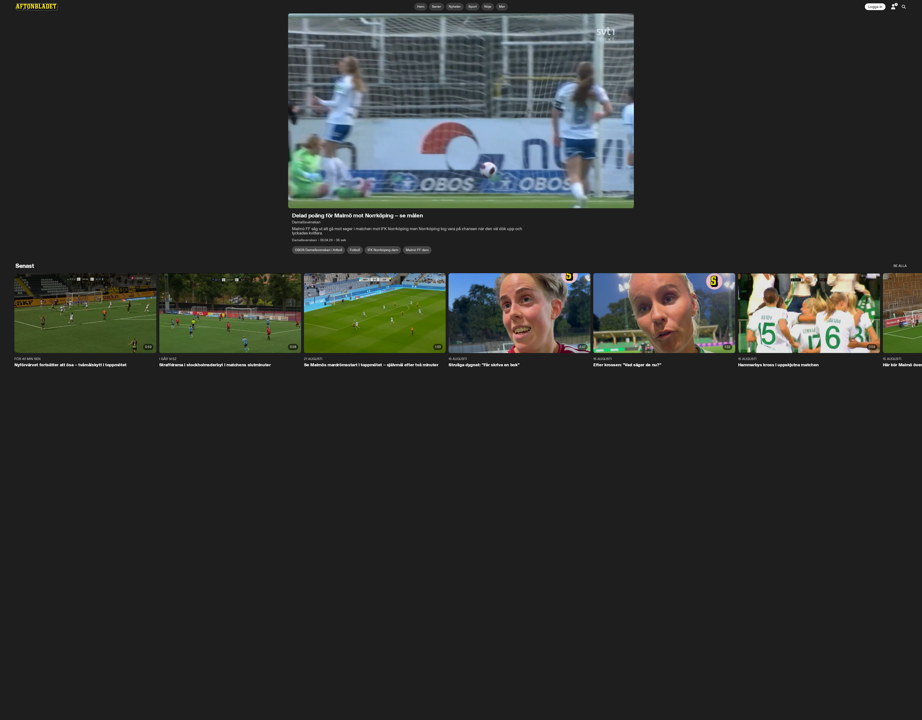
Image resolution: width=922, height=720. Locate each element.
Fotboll (355, 250)
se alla (900, 266)
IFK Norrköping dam (383, 250)
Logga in (875, 7)
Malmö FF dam (417, 250)
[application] (461, 110)
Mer (502, 7)
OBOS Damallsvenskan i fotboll (318, 250)
